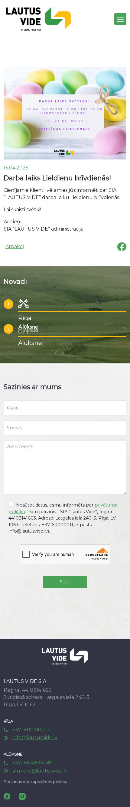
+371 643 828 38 (31, 763)
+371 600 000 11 (31, 730)
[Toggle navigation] (120, 19)
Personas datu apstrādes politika (35, 781)
